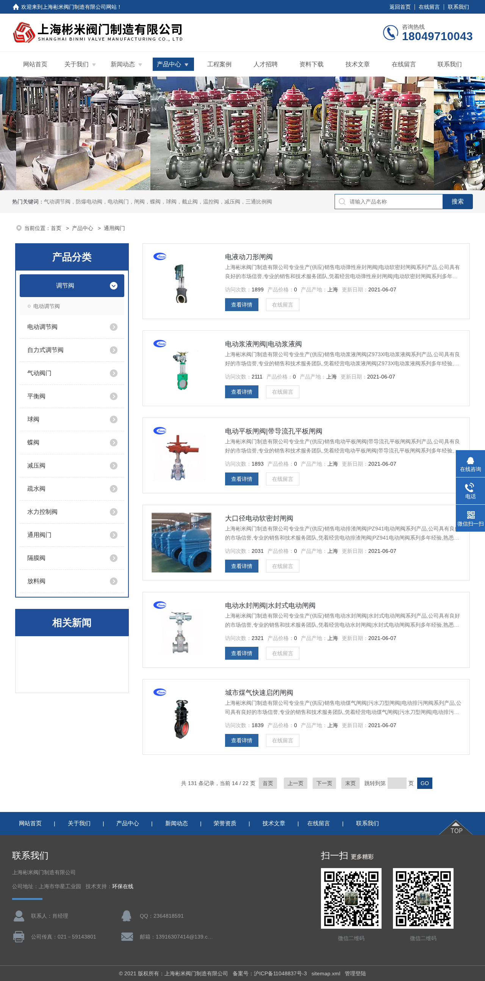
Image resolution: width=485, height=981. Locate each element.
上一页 (296, 783)
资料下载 (311, 64)
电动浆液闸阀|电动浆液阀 (263, 344)
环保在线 (122, 886)
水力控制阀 (42, 511)
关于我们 (76, 64)
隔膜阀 (36, 558)
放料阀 (36, 581)
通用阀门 (39, 535)
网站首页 (35, 64)
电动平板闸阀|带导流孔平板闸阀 (273, 431)
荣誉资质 (225, 823)
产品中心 (169, 64)
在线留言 (429, 7)
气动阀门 (39, 373)
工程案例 (219, 64)
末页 (350, 783)
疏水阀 (36, 488)
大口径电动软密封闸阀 (259, 518)
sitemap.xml (325, 973)
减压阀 (36, 465)
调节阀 (65, 285)
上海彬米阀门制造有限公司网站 (79, 7)
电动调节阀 (46, 306)
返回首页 (400, 7)
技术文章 (358, 64)
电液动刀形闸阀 (249, 257)
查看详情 (241, 305)
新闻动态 (123, 64)
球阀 (33, 419)
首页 (57, 228)
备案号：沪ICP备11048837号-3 (270, 973)
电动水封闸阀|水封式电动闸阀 (270, 605)
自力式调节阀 (45, 350)
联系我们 (458, 7)
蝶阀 (33, 442)
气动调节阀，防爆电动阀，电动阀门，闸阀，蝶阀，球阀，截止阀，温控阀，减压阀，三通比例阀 (158, 202)
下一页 (324, 783)
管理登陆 (355, 973)
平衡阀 (36, 396)
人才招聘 (265, 64)
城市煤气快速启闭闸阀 (259, 692)
